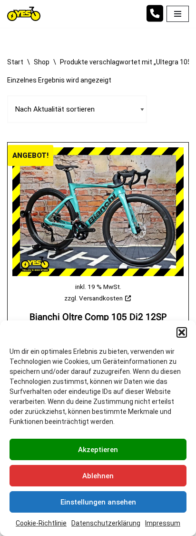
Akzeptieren (98, 449)
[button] (181, 332)
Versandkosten (101, 298)
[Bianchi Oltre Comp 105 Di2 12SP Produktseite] (98, 211)
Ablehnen (98, 476)
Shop (41, 62)
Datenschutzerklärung (105, 523)
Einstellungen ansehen (98, 502)
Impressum (162, 523)
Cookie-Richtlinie (41, 523)
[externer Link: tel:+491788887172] (154, 18)
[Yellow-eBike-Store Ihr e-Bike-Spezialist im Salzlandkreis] (26, 14)
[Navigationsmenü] (178, 14)
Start (15, 62)
